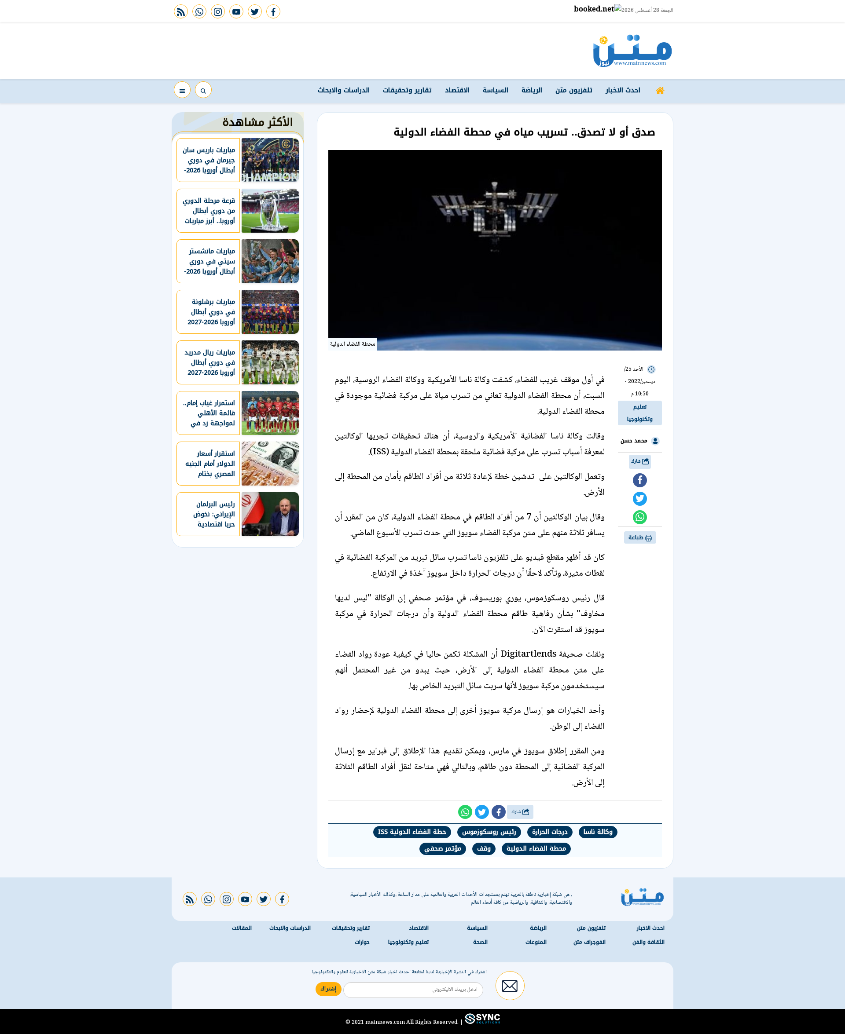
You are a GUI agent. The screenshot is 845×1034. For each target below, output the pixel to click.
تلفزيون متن (573, 90)
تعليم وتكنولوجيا (640, 413)
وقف (484, 849)
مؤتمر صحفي (442, 849)
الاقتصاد (457, 90)
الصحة (480, 942)
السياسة (495, 90)
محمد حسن (634, 441)
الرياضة (532, 90)
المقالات (242, 928)
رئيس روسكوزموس (489, 832)
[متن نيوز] (632, 50)
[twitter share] (640, 499)
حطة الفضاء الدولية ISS (412, 832)
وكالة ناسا (598, 832)
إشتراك (328, 989)
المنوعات (536, 942)
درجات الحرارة (550, 832)
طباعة (636, 537)
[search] (203, 89)
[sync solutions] (481, 1022)
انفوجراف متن (589, 942)
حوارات (362, 942)
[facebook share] (640, 480)
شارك (636, 461)
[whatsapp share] (640, 517)
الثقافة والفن (648, 942)
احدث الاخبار (623, 90)
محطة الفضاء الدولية (536, 849)
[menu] (182, 89)
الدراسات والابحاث (344, 90)
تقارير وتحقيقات (407, 90)
